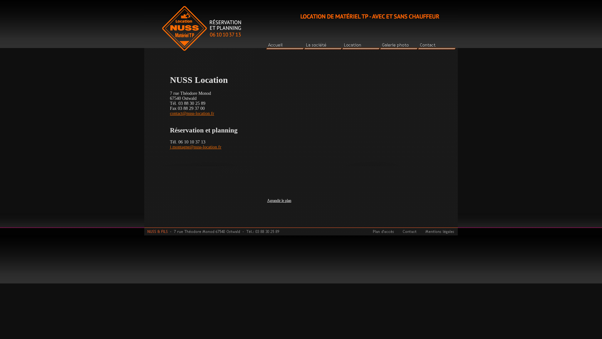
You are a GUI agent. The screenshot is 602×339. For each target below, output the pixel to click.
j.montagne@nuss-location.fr (195, 147)
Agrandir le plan (279, 201)
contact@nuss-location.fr (192, 113)
